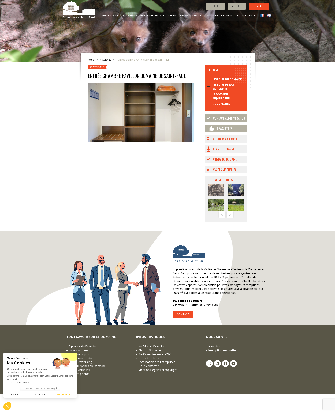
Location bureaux (80, 350)
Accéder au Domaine (226, 139)
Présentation (111, 15)
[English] (268, 15)
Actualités (249, 15)
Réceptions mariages (183, 15)
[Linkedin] (217, 363)
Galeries (106, 59)
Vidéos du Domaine (225, 159)
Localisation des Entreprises (156, 362)
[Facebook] (225, 363)
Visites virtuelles (225, 169)
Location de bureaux (219, 15)
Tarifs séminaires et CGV (154, 354)
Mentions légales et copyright (157, 370)
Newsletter (224, 128)
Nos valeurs (221, 103)
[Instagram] (209, 363)
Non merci (15, 394)
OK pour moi (64, 394)
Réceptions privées (81, 358)
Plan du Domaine (223, 149)
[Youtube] (233, 363)
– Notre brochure (147, 358)
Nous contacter (148, 366)
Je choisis (40, 394)
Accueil (91, 59)
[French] (262, 15)
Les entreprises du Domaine (87, 366)
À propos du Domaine (83, 346)
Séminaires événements (144, 15)
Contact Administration (229, 118)
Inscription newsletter (222, 350)
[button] (7, 406)
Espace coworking (80, 362)
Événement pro (79, 354)
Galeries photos (79, 374)
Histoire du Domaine (227, 79)
